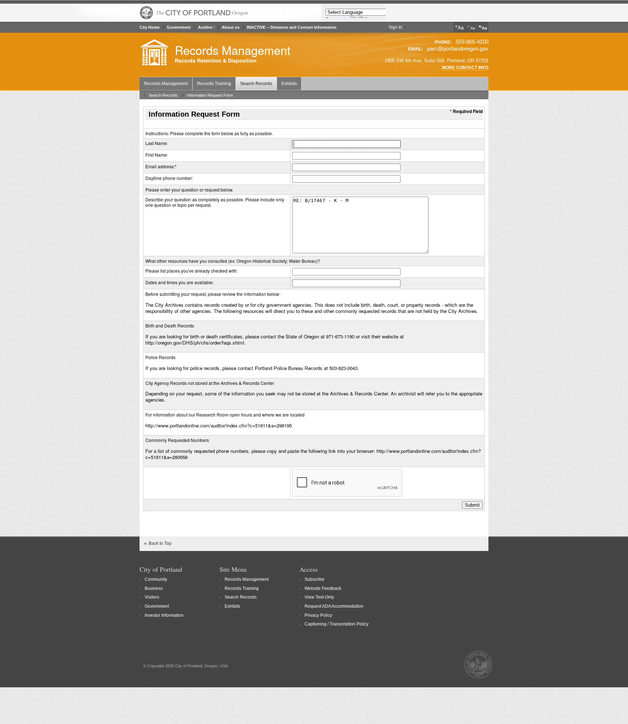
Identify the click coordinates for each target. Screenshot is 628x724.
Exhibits (289, 83)
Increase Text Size (459, 27)
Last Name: (156, 143)
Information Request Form (210, 95)
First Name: (156, 155)
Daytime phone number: (169, 178)
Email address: (160, 166)
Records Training (214, 83)
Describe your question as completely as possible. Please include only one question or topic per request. (214, 202)
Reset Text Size (482, 27)
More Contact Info (465, 67)
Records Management (232, 49)
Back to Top (160, 543)
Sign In (395, 27)
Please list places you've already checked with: (191, 271)
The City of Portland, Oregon (194, 13)
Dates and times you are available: (179, 282)
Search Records (256, 83)
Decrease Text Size (471, 27)
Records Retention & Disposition (216, 61)
